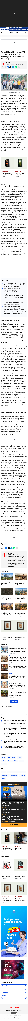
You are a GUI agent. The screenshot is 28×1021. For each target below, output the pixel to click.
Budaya (10, 664)
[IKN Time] (14, 1008)
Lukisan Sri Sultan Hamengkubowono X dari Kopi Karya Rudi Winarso (7, 899)
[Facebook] (8, 67)
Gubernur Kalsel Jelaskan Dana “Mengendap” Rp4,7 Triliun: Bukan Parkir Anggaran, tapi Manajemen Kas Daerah (13, 818)
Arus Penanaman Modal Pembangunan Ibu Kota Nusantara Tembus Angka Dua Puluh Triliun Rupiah (20, 613)
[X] (10, 67)
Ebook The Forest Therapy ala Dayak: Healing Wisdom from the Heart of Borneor (21, 875)
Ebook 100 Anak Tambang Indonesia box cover (6, 875)
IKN (7, 36)
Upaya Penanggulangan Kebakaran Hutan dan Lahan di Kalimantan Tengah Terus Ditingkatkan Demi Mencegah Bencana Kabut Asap (15, 722)
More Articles (14, 825)
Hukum (10, 646)
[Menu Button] (2, 32)
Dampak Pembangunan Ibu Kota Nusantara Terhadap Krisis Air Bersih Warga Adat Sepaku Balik (20, 583)
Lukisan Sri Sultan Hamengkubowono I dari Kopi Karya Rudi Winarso (20, 636)
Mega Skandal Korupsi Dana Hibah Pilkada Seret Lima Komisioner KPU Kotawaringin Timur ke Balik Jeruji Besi (15, 728)
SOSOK (23, 36)
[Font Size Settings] (3, 67)
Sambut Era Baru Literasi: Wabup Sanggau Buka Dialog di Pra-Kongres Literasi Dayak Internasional (13, 804)
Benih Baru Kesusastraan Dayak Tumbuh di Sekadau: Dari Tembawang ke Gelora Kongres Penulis (13, 811)
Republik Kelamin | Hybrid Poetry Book (7, 174)
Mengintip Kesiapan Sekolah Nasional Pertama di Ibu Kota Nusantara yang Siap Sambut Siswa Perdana (14, 302)
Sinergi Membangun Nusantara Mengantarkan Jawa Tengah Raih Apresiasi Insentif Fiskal (12, 290)
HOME (3, 36)
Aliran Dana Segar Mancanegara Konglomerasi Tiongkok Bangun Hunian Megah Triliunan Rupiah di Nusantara (14, 308)
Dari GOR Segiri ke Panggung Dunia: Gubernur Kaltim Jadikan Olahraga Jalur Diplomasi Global (14, 748)
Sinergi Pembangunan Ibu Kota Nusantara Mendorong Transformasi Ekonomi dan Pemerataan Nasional (20, 598)
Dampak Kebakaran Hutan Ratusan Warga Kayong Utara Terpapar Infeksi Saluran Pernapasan (15, 735)
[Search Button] (26, 32)
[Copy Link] (18, 67)
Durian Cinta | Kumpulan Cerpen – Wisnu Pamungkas (20, 174)
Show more (14, 701)
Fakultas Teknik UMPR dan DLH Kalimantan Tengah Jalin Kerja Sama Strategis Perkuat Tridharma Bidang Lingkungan (17, 694)
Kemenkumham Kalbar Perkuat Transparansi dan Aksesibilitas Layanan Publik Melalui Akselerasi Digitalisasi (18, 650)
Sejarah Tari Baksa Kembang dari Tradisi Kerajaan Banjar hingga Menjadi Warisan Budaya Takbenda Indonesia (18, 668)
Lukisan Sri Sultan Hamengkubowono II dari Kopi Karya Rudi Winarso (20, 899)
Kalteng (10, 691)
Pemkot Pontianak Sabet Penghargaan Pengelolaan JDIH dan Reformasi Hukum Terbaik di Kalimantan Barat (18, 685)
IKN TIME (14, 32)
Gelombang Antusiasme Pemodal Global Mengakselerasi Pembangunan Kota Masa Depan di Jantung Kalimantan (15, 313)
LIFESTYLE (17, 36)
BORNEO (11, 36)
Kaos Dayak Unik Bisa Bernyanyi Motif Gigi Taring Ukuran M (7, 636)
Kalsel (10, 673)
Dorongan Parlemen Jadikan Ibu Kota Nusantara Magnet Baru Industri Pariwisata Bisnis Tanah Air (7, 613)
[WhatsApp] (16, 67)
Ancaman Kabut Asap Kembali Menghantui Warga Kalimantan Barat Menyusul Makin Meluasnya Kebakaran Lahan (15, 741)
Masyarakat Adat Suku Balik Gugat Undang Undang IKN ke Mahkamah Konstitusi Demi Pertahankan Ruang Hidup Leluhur (13, 296)
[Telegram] (13, 67)
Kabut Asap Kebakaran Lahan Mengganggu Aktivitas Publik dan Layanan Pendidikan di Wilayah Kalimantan (17, 676)
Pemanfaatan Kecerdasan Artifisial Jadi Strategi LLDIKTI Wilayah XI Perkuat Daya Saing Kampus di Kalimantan (14, 284)
